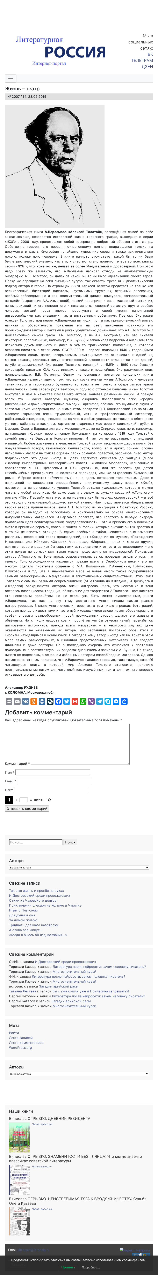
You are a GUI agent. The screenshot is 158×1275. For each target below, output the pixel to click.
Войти (14, 1033)
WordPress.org (20, 1047)
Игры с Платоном (23, 910)
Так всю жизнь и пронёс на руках (36, 891)
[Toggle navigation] (10, 78)
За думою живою (23, 920)
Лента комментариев (26, 1043)
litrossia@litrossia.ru (34, 1250)
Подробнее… (91, 1267)
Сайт (9, 790)
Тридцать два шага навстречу (33, 925)
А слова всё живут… (25, 930)
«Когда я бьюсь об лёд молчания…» (38, 935)
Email (10, 781)
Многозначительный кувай (74, 971)
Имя (9, 772)
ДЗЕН (147, 66)
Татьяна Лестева (22, 991)
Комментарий (17, 763)
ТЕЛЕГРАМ (142, 60)
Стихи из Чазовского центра (32, 900)
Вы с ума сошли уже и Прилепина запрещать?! (90, 991)
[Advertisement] (33, 14)
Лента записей (21, 1038)
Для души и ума (22, 915)
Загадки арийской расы (58, 986)
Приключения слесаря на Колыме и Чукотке (45, 905)
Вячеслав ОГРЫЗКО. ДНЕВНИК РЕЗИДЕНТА (49, 1118)
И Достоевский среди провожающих (39, 895)
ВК (150, 54)
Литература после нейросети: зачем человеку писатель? (99, 967)
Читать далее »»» (42, 1124)
